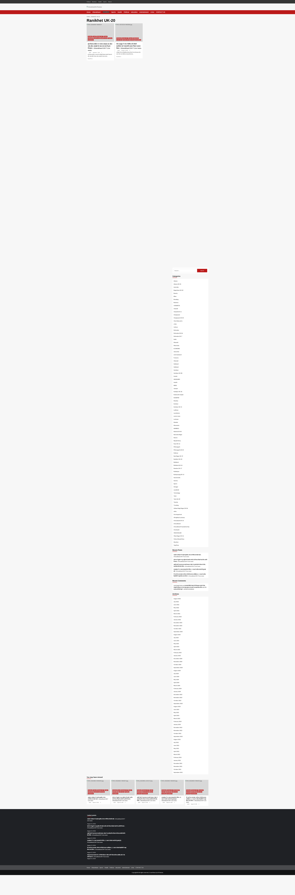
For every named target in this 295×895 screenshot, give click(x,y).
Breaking (90, 36)
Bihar (175, 296)
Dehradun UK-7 (100, 36)
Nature (110, 1)
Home (88, 12)
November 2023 (178, 697)
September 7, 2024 (96, 52)
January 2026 (177, 619)
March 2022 (177, 754)
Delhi (175, 339)
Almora (175, 281)
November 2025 (178, 625)
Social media (177, 477)
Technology (177, 493)
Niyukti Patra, (177, 440)
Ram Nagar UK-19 (178, 456)
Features (176, 357)
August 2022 (177, 739)
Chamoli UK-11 (178, 311)
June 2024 (176, 676)
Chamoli (176, 308)
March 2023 (177, 718)
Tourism (176, 502)
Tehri (175, 496)
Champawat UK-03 (179, 318)
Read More (90, 58)
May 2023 (176, 712)
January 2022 (177, 760)
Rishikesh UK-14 (178, 465)
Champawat (177, 314)
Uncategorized (178, 514)
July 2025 (176, 637)
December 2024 (178, 658)
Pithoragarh (177, 447)
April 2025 (176, 646)
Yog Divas (176, 545)
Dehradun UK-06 (178, 333)
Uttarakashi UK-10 (179, 520)
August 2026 (177, 598)
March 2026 (177, 613)
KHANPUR (176, 397)
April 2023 (176, 715)
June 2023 (176, 709)
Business (94, 1)
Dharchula (176, 345)
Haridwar (176, 370)
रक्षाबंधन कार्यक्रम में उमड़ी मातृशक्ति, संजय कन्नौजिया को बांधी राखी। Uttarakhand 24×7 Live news (187, 555)
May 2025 (176, 643)
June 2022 (176, 745)
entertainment (144, 12)
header (105, 36)
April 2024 (176, 682)
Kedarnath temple (178, 394)
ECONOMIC (177, 348)
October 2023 (177, 700)
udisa (175, 511)
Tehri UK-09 (177, 499)
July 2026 (176, 601)
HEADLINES (90, 38)
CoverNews (152, 872)
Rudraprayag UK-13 (179, 474)
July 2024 (176, 673)
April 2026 (176, 610)
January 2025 (177, 655)
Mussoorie (176, 425)
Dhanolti (176, 342)
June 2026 (176, 604)
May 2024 (176, 679)
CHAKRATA (177, 305)
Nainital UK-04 (178, 431)
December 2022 (178, 727)
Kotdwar (176, 404)
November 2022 (178, 730)
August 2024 (177, 670)
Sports (105, 1)
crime (152, 12)
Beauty (176, 293)
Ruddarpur (176, 471)
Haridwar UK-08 (178, 373)
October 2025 (177, 628)
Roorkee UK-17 (178, 468)
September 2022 (178, 736)
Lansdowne (177, 413)
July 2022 (176, 742)
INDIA (175, 385)
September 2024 (178, 667)
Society (176, 480)
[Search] (207, 12)
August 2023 (177, 706)
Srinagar (176, 486)
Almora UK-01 (177, 284)
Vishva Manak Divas (179, 539)
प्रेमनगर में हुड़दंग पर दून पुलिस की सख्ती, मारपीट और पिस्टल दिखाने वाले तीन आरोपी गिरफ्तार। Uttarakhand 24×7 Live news (190, 560)
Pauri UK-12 (177, 443)
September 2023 (178, 703)
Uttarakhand (100, 12)
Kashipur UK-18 (178, 391)
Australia (176, 287)
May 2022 (176, 748)
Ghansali (176, 361)
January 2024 (177, 691)
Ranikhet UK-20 (104, 38)
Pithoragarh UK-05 (179, 450)
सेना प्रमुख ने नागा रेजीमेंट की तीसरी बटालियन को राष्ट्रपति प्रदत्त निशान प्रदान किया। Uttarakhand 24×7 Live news (128, 46)
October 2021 (177, 769)
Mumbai (176, 422)
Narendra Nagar (178, 434)
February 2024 (178, 688)
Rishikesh (176, 462)
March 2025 (177, 649)
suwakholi (176, 490)
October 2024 (177, 664)
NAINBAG (176, 428)
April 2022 (176, 751)
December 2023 (178, 694)
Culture (176, 327)
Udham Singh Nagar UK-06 (181, 508)
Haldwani (176, 364)
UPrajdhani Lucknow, (179, 517)
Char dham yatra (178, 321)
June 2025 (176, 640)
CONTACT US (160, 12)
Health (100, 1)
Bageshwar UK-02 (178, 290)
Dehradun (176, 330)
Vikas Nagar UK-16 (179, 536)
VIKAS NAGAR (177, 533)
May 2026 (176, 607)
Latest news (96, 38)
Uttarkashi (176, 529)
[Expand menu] (101, 12)
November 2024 (178, 661)
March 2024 (177, 685)
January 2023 (177, 724)
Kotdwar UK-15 (178, 407)
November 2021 (178, 766)
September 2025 (178, 631)
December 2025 (178, 622)
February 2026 (178, 616)
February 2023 (178, 721)
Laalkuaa (176, 410)
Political (88, 1)
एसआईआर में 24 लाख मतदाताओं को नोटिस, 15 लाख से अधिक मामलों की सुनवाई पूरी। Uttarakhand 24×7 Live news (190, 570)
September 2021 (178, 772)
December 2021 (178, 763)
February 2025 (178, 652)
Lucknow (176, 419)
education (134, 12)
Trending (110, 38)
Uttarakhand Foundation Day (181, 526)
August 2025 (177, 634)
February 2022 (178, 757)
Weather (176, 542)
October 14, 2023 (124, 50)
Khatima (176, 400)
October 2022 (177, 733)
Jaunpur (176, 388)
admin (90, 52)
